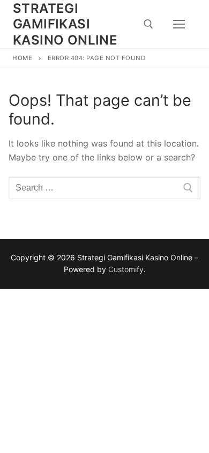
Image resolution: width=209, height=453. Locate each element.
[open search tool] (148, 24)
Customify (126, 269)
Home (22, 58)
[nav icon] (179, 24)
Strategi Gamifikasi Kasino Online (65, 24)
